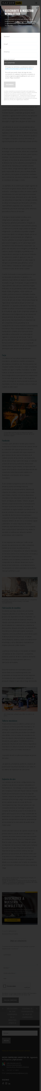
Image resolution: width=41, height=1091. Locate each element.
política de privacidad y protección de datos (19, 69)
